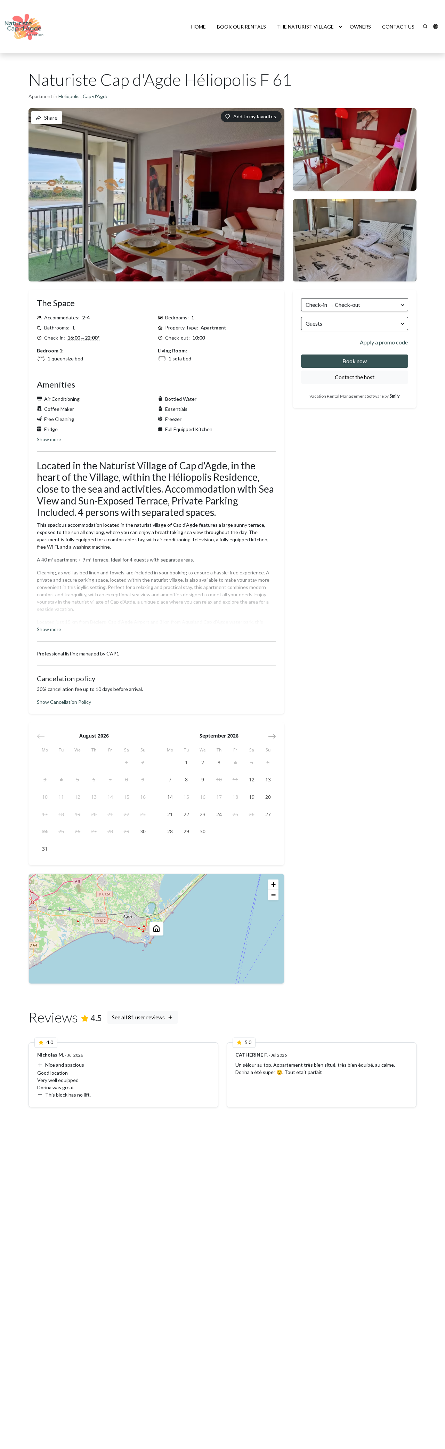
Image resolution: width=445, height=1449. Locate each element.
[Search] (425, 26)
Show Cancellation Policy (64, 702)
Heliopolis (69, 96)
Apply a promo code (384, 342)
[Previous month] (41, 736)
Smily (394, 396)
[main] (222, 751)
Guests (314, 323)
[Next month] (272, 736)
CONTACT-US (398, 27)
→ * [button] (83, 338)
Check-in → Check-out (333, 304)
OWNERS (360, 27)
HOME (198, 27)
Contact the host (354, 377)
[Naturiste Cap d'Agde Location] (25, 26)
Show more (49, 439)
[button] (435, 26)
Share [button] (50, 117)
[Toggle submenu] (340, 26)
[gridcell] (126, 762)
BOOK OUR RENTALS (241, 27)
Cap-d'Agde (95, 96)
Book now (354, 361)
